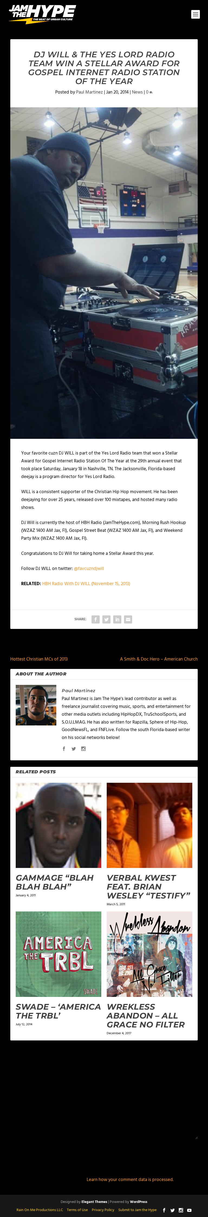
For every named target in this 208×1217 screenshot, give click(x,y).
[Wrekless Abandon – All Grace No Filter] (149, 954)
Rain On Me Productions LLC (40, 1210)
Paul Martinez (89, 92)
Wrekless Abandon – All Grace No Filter (146, 1016)
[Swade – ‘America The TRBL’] (58, 954)
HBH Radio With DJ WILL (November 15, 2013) (86, 584)
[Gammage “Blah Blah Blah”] (58, 825)
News (137, 92)
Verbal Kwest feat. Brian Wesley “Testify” (148, 887)
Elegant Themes (94, 1202)
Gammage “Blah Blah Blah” (55, 882)
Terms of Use (77, 1210)
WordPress (138, 1202)
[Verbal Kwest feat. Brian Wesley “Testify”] (149, 825)
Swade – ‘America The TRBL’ (58, 1011)
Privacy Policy (103, 1210)
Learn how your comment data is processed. (130, 1179)
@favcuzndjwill (89, 568)
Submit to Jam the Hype (137, 1210)
